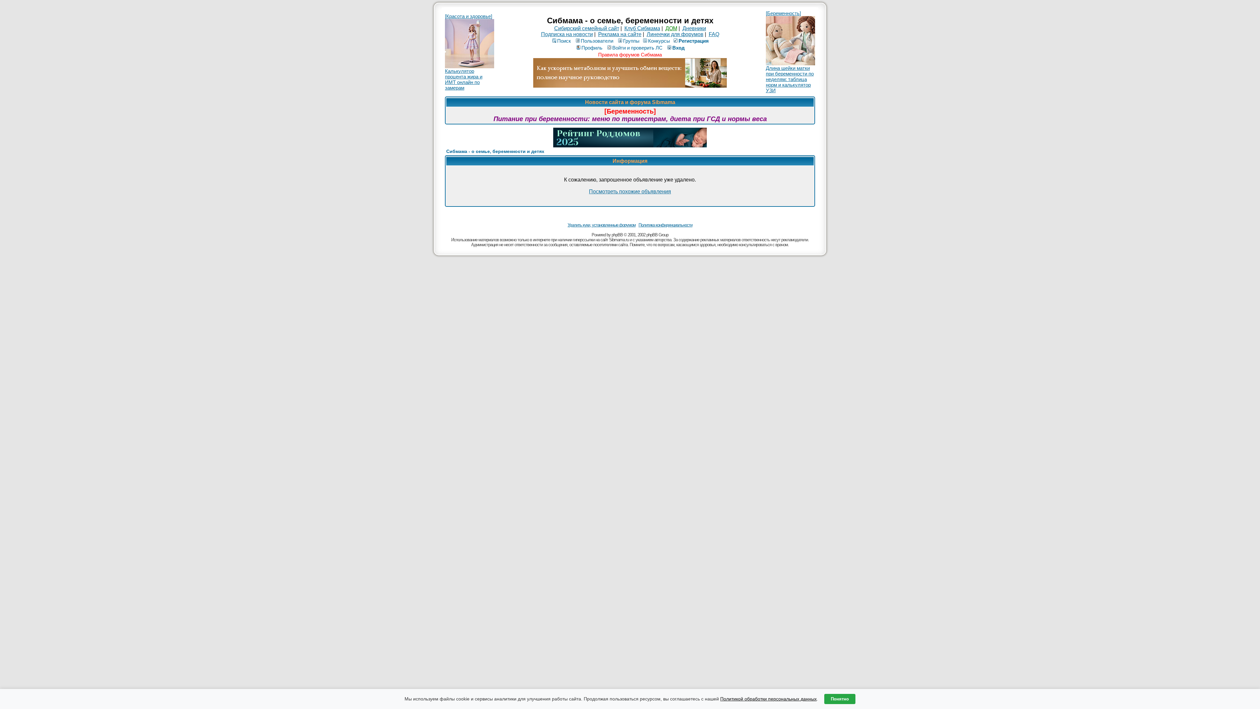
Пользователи (597, 41)
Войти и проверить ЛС (637, 48)
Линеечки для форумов (675, 34)
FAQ (714, 34)
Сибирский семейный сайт (586, 28)
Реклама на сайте (619, 34)
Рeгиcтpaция (694, 41)
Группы (631, 41)
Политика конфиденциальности (665, 225)
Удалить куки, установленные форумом (602, 225)
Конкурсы (659, 41)
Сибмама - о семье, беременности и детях (495, 151)
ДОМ (671, 28)
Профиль (591, 48)
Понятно (840, 699)
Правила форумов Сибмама (630, 54)
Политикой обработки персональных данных (768, 698)
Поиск (564, 41)
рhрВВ (617, 234)
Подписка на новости (567, 34)
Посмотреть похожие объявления (630, 191)
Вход (678, 48)
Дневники (694, 28)
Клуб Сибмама (642, 28)
